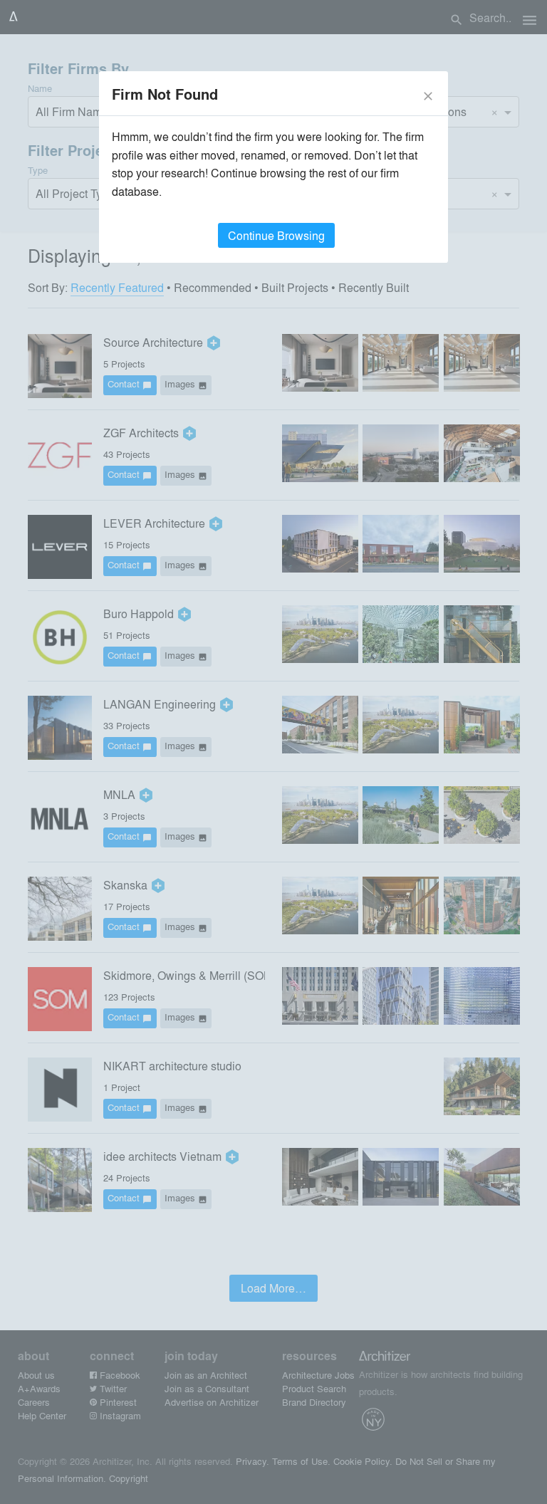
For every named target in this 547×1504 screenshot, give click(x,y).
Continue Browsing (276, 235)
